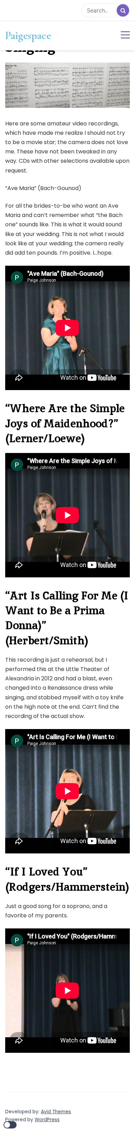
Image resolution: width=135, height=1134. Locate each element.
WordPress (47, 1119)
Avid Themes (56, 1111)
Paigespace (28, 35)
